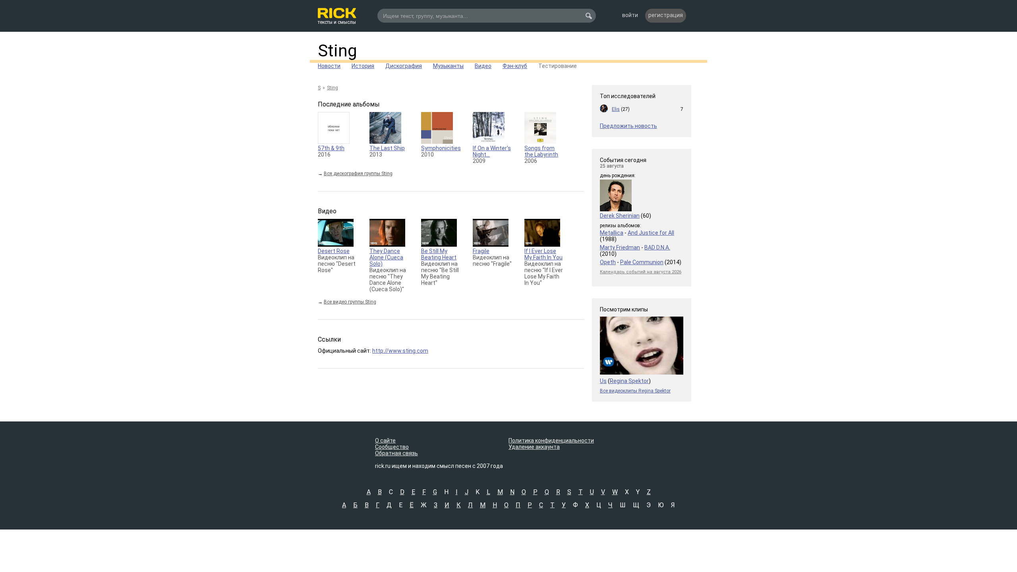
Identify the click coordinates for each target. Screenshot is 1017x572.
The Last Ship (387, 148)
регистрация (665, 15)
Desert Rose (334, 251)
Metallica (611, 233)
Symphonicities (441, 148)
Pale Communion (641, 262)
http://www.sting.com (400, 351)
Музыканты (448, 66)
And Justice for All (651, 233)
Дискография (403, 66)
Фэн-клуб (515, 66)
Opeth (608, 262)
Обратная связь (396, 453)
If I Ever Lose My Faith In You (543, 254)
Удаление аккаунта (534, 447)
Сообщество (392, 447)
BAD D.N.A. (657, 247)
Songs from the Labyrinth (541, 151)
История (363, 66)
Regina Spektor (629, 381)
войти (630, 15)
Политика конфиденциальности (551, 440)
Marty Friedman (620, 247)
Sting (337, 50)
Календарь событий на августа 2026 (640, 271)
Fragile (481, 251)
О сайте (385, 440)
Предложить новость (628, 126)
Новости (329, 66)
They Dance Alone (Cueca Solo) (386, 257)
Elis (616, 109)
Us (603, 381)
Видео (483, 66)
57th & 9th (331, 148)
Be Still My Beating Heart (438, 254)
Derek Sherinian (620, 216)
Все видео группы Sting (350, 302)
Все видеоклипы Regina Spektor (635, 391)
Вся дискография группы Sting (358, 173)
